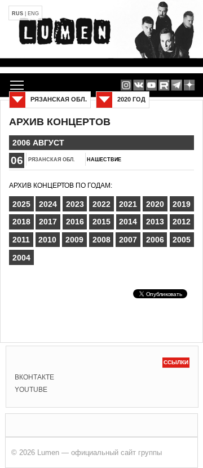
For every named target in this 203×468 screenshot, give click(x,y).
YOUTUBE (31, 390)
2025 (21, 204)
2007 (128, 239)
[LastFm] (176, 85)
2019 (182, 204)
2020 (155, 204)
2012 (182, 221)
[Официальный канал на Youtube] (151, 85)
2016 (75, 221)
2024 (48, 204)
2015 (101, 221)
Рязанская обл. (51, 159)
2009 (74, 239)
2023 (75, 204)
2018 (21, 221)
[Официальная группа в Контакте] (138, 85)
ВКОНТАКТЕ (34, 377)
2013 (155, 221)
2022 (101, 204)
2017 (48, 221)
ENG (33, 13)
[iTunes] (189, 85)
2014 (128, 221)
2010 (47, 239)
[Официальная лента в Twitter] (163, 85)
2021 (128, 204)
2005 (182, 239)
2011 (21, 239)
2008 (101, 239)
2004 (21, 257)
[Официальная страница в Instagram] (126, 85)
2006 (155, 239)
